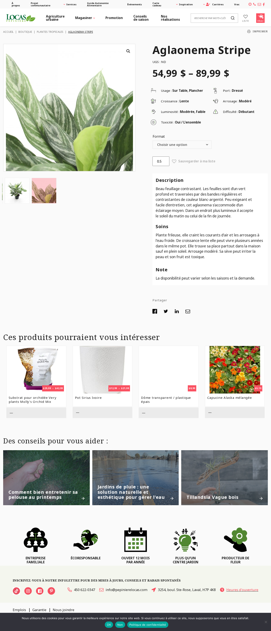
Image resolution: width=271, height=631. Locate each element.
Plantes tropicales (50, 32)
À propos (16, 4)
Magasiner (83, 18)
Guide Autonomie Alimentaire (98, 4)
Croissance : (170, 101)
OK (109, 624)
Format (159, 136)
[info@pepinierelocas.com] (259, 4)
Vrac (236, 4)
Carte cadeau (156, 4)
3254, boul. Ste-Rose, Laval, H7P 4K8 (187, 589)
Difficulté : (230, 112)
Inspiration (186, 4)
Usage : (166, 90)
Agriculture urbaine (55, 18)
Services (71, 4)
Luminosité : (170, 112)
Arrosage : (230, 101)
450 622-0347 (84, 589)
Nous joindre (63, 610)
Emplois (19, 610)
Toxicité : (167, 122)
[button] (128, 51)
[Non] (266, 622)
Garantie (39, 610)
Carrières (218, 4)
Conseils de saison (141, 18)
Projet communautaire (40, 4)
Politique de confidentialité (147, 624)
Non (120, 624)
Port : (227, 90)
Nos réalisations (170, 18)
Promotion (114, 18)
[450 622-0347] (254, 4)
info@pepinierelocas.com (126, 589)
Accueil (8, 32)
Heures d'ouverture (242, 589)
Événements (134, 4)
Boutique (25, 32)
